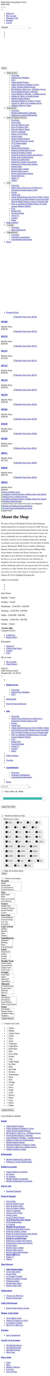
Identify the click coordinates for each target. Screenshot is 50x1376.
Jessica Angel (11, 1215)
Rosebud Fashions (13, 1191)
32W (35, 856)
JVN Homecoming (14, 1222)
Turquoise (13, 1044)
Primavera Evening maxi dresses (19, 1243)
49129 (4, 336)
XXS (10, 861)
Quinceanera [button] (6, 1291)
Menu (4, 68)
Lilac (11, 1059)
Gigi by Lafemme (13, 1210)
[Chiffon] (5, 954)
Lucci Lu (10, 1369)
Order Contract (12, 755)
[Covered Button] (8, 918)
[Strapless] (7, 1016)
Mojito (11, 1031)
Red (10, 1080)
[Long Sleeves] (9, 1002)
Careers (9, 651)
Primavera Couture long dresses (19, 1241)
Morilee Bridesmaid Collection (18, 1159)
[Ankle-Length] (6, 963)
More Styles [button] (6, 1357)
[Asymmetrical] (6, 966)
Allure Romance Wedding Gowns (20, 1128)
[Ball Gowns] (8, 895)
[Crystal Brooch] (7, 947)
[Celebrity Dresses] (9, 908)
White (11, 1105)
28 (9, 841)
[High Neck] (7, 979)
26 (39, 837)
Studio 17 (10, 1257)
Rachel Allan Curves (14, 1250)
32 (29, 841)
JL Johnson (10, 1176)
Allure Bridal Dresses (15, 1126)
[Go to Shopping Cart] (2, 7)
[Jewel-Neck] (7, 981)
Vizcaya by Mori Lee (14, 1296)
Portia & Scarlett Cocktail (16, 1279)
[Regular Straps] (7, 1011)
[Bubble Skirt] (9, 906)
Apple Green (14, 1033)
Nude (11, 1090)
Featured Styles (12, 312)
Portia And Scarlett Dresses (17, 1236)
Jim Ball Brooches (13, 1348)
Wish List (10, 13)
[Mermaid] (7, 991)
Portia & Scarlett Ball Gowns (18, 1229)
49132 (4, 351)
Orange (12, 1082)
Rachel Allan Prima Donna (17, 1252)
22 (19, 837)
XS (21, 861)
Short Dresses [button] (7, 1264)
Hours (8, 782)
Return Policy (11, 637)
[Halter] (7, 977)
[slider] (44, 798)
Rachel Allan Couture (15, 1248)
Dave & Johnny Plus (14, 1206)
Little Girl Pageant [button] (9, 1303)
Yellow (12, 1028)
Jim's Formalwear (13, 1335)
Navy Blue (13, 1054)
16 (29, 832)
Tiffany (9, 1259)
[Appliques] (7, 940)
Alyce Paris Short (13, 1272)
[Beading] (7, 943)
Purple (11, 1056)
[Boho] (8, 897)
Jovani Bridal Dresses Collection (19, 1135)
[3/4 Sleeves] (9, 1000)
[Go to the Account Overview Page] (2, 9)
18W (22, 846)
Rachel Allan (11, 1245)
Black (11, 1098)
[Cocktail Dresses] (11, 890)
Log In (9, 23)
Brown (11, 1095)
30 (19, 841)
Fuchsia (12, 1072)
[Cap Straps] (7, 1009)
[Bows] (7, 945)
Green (11, 1036)
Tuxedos (9, 760)
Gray (11, 1100)
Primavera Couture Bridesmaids (19, 1162)
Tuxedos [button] (4, 1330)
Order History (11, 664)
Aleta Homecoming (14, 1269)
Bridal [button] (4, 1121)
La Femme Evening (14, 1323)
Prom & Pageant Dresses (16, 704)
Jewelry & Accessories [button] (10, 1340)
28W (10, 856)
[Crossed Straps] (8, 920)
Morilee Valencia (13, 1367)
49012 (4, 453)
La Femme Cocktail (14, 1276)
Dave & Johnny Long (15, 1204)
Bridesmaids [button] (6, 1154)
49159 (4, 394)
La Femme (10, 1224)
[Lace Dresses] (8, 901)
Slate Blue (13, 1049)
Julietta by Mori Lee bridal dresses (20, 1140)
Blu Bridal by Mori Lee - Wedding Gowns (23, 1133)
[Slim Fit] (7, 993)
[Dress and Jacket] (8, 899)
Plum (11, 1077)
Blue (11, 1051)
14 (19, 832)
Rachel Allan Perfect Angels (17, 1308)
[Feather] (5, 956)
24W (22, 851)
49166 (4, 409)
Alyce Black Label (13, 1318)
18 (39, 832)
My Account (11, 16)
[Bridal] (11, 883)
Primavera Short (12, 1281)
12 (9, 832)
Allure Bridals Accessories (17, 1172)
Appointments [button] (12, 767)
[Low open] (8, 924)
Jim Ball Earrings (13, 1350)
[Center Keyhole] (9, 910)
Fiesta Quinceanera (14, 1298)
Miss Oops (10, 1352)
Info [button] (8, 711)
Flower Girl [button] (6, 1186)
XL (18, 865)
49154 (4, 380)
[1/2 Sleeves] (9, 998)
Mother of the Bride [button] (9, 1313)
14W (40, 841)
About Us (10, 646)
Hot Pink (12, 1069)
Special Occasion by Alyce (17, 1320)
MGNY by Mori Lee (14, 1325)
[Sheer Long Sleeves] (9, 1004)
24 (29, 837)
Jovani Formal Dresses (15, 1217)
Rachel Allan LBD (13, 1285)
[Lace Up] (8, 922)
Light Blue (13, 1046)
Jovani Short (11, 1274)
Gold (11, 1092)
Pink (11, 1067)
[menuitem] (27, 13)
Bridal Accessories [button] (9, 1167)
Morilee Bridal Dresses (15, 1142)
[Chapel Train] (6, 968)
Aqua (11, 1041)
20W (35, 846)
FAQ (8, 653)
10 (35, 827)
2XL (29, 865)
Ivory (11, 1087)
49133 (4, 365)
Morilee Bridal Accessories (17, 1179)
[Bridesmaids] (11, 885)
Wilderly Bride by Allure (16, 1149)
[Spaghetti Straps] (7, 1014)
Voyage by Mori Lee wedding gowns (21, 1147)
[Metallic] (4, 931)
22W (10, 851)
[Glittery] (4, 929)
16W (10, 846)
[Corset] (9, 913)
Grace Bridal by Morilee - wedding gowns (23, 1138)
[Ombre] (4, 936)
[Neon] (4, 933)
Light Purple (14, 1062)
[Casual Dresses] (11, 888)
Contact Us (10, 635)
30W (22, 856)
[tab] (27, 685)
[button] (12, 73)
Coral (11, 1085)
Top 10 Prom (11, 1372)
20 (9, 837)
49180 (4, 438)
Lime (11, 1038)
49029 (4, 467)
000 (10, 822)
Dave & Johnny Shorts (15, 1208)
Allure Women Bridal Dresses (18, 1131)
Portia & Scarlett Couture (16, 1231)
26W (35, 851)
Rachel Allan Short (14, 1283)
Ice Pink (12, 1064)
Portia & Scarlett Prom (16, 1238)
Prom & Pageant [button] (8, 1196)
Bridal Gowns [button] (12, 685)
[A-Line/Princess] (7, 986)
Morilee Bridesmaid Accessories (19, 1181)
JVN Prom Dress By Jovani (18, 1220)
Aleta (8, 1362)
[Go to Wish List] (5, 7)
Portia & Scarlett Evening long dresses (21, 1234)
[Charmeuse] (5, 952)
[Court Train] (6, 970)
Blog (8, 1365)
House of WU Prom (14, 1213)
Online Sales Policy (14, 648)
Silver (11, 1103)
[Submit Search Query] (30, 787)
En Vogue (10, 1174)
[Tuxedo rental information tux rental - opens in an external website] (16, 508)
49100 (4, 321)
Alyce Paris (11, 1201)
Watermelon (14, 1074)
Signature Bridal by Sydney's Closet (20, 1145)
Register (9, 20)
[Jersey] (5, 958)
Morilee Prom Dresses (15, 1227)
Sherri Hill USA (13, 1254)
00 (20, 822)
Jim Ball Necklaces (14, 1345)
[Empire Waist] (7, 988)
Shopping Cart (12, 18)
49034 (4, 482)
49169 (4, 424)
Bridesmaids (11, 699)
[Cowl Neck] (7, 975)
